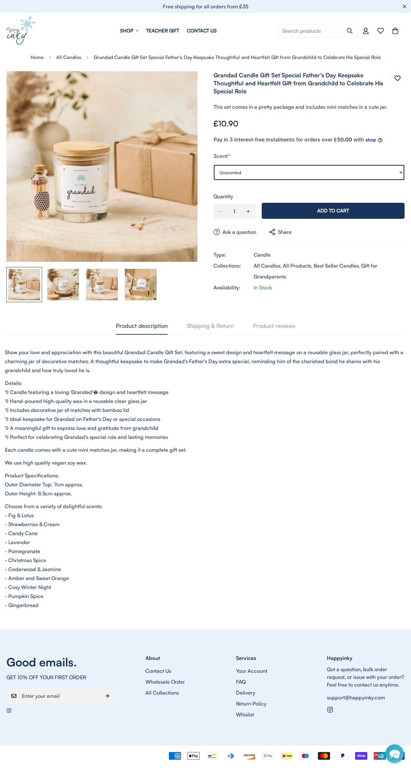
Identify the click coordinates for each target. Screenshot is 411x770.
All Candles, (268, 265)
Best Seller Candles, (337, 265)
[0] (395, 30)
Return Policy (251, 703)
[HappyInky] (20, 31)
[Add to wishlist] (397, 78)
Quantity (223, 196)
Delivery (245, 692)
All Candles (68, 57)
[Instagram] (9, 710)
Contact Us (202, 31)
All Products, (297, 265)
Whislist (245, 714)
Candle (262, 255)
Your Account (251, 671)
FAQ (241, 682)
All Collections (162, 692)
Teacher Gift (162, 31)
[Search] (349, 31)
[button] (394, 753)
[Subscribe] (107, 696)
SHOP (126, 31)
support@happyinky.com (356, 697)
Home (37, 57)
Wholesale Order (165, 682)
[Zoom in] (184, 85)
